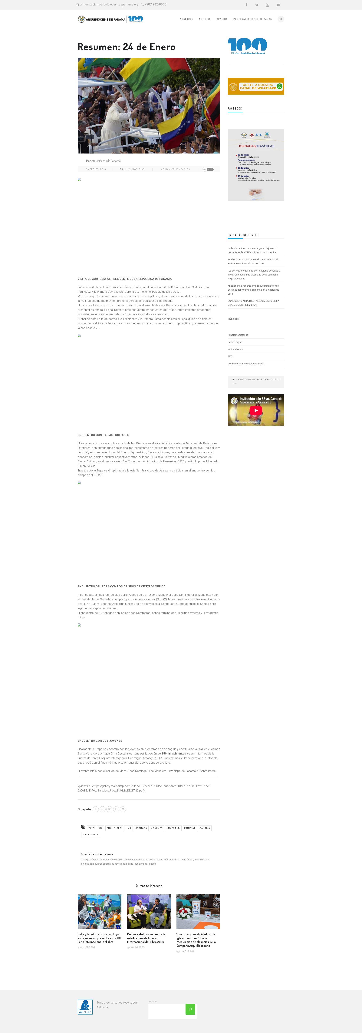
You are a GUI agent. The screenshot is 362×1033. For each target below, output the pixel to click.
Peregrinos (90, 834)
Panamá (205, 828)
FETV (230, 356)
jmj (128, 169)
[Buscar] (190, 1009)
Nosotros (186, 19)
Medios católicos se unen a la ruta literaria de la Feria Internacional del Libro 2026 (146, 938)
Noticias (205, 19)
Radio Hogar (235, 342)
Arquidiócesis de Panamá (106, 161)
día (100, 828)
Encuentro (114, 828)
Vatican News (235, 349)
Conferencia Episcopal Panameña (246, 363)
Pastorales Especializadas (252, 19)
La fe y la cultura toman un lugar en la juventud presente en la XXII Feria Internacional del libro (99, 938)
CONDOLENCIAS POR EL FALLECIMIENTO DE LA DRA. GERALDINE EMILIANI (253, 302)
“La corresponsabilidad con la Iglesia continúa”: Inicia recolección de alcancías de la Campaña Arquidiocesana (196, 939)
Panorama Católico (238, 334)
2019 (91, 828)
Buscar (152, 1001)
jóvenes (157, 828)
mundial (190, 828)
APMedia (222, 19)
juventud (173, 828)
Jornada (141, 828)
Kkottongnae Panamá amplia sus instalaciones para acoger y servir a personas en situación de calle (253, 289)
